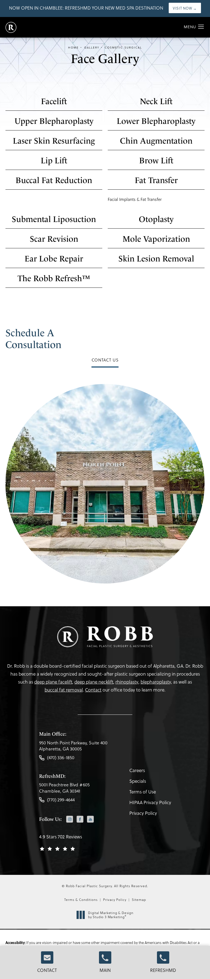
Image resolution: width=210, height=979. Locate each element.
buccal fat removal (64, 689)
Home (73, 47)
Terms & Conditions (81, 899)
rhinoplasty (126, 681)
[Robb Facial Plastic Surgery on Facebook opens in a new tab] (80, 819)
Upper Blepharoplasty (54, 121)
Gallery (91, 47)
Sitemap (139, 899)
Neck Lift (156, 101)
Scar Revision (54, 239)
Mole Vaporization (156, 239)
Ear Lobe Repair (54, 258)
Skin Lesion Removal (156, 258)
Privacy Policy (143, 813)
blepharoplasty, (156, 681)
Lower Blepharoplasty (156, 121)
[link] (73, 747)
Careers (137, 770)
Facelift (54, 101)
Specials (137, 781)
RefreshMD (163, 970)
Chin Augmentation (156, 141)
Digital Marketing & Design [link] (110, 915)
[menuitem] (69, 819)
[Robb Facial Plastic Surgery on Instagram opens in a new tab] (69, 819)
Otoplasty (156, 219)
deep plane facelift (53, 681)
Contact (47, 970)
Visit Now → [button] (185, 8)
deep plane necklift (93, 681)
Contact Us (105, 360)
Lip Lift (54, 160)
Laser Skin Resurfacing (54, 141)
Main (105, 970)
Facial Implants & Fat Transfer (135, 199)
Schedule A (33, 339)
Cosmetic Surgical (123, 47)
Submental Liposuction (54, 219)
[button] (201, 27)
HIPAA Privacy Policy (150, 802)
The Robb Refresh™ (54, 278)
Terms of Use (142, 791)
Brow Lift (156, 160)
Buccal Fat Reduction (54, 180)
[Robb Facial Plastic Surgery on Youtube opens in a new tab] (90, 819)
